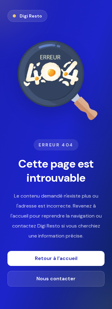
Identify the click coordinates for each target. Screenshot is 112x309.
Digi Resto (31, 16)
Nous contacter (56, 278)
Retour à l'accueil (56, 258)
